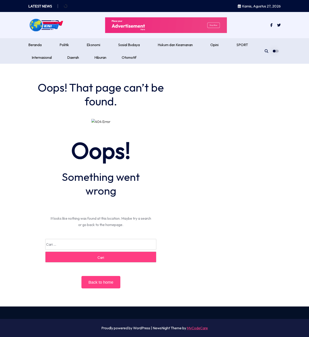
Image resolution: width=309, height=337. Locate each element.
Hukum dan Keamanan (175, 44)
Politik (64, 44)
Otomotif (129, 57)
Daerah (73, 57)
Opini (214, 44)
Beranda (35, 44)
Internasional (42, 57)
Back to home (100, 282)
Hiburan (100, 57)
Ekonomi (93, 44)
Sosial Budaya (129, 44)
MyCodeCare (197, 328)
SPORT (242, 44)
